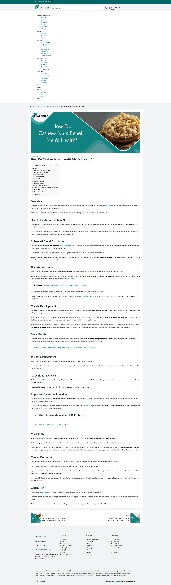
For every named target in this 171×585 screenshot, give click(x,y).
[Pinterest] (46, 566)
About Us (64, 539)
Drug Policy (65, 550)
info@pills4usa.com (40, 541)
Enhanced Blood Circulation (41, 172)
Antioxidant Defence (38, 183)
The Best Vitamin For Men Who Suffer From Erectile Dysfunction (58, 518)
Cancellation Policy (67, 554)
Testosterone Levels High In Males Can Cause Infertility (65, 285)
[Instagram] (51, 566)
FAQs (63, 552)
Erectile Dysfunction (92, 539)
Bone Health (36, 179)
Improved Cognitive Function (41, 185)
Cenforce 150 (116, 550)
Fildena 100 (116, 541)
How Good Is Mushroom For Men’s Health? (51, 424)
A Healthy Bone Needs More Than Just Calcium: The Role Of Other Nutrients (64, 347)
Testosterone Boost (38, 174)
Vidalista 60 (116, 552)
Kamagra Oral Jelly (118, 545)
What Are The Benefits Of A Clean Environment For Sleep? (113, 518)
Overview (35, 168)
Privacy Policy (66, 548)
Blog (63, 541)
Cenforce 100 (116, 539)
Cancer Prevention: (39, 192)
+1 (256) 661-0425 (40, 545)
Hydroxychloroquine (93, 548)
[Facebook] (37, 566)
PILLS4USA (118, 581)
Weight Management (39, 181)
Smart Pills (90, 541)
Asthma (89, 543)
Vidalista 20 (116, 543)
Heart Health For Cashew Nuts (41, 170)
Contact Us (65, 543)
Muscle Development (39, 177)
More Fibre (37, 190)
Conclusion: (37, 194)
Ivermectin (90, 550)
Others (89, 552)
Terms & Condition (67, 545)
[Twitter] (42, 566)
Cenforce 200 (116, 548)
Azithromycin (90, 545)
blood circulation (65, 246)
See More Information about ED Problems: (46, 187)
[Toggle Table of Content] (56, 165)
